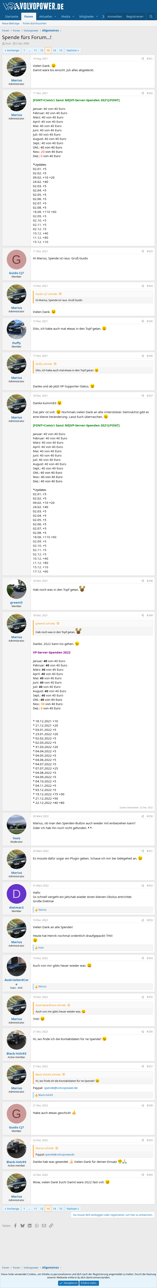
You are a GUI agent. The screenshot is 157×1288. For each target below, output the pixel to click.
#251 (150, 851)
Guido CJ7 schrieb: (46, 294)
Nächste (72, 50)
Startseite (11, 16)
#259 (150, 1140)
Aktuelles (45, 16)
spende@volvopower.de (60, 1088)
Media (65, 16)
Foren (28, 16)
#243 (150, 251)
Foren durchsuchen (34, 23)
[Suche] (151, 16)
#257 (150, 1066)
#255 (150, 997)
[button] (55, 16)
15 (60, 50)
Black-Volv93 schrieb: (48, 1074)
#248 (150, 581)
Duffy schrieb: (44, 364)
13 (48, 50)
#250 (150, 816)
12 (41, 50)
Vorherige (13, 50)
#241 (150, 58)
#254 (150, 958)
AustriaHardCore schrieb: (51, 1005)
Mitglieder (86, 16)
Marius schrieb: (45, 1148)
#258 (150, 1105)
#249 (150, 615)
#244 (150, 286)
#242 (150, 93)
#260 (150, 1175)
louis (8, 43)
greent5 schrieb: (45, 623)
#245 (150, 321)
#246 (150, 356)
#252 (150, 885)
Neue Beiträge (10, 23)
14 (54, 50)
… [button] (29, 50)
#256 (150, 1031)
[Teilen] (142, 58)
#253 (150, 920)
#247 (150, 395)
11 (35, 50)
